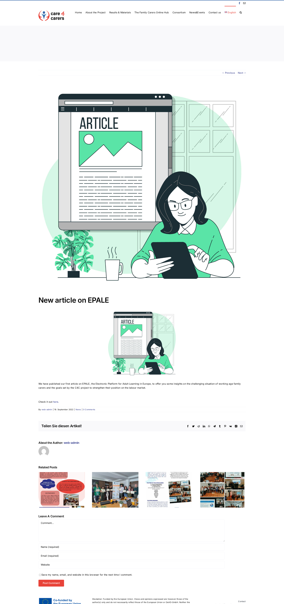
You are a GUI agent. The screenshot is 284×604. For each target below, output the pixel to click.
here (55, 401)
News (78, 409)
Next (240, 72)
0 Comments (89, 409)
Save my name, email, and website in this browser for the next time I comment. (86, 574)
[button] (241, 12)
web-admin (47, 409)
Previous (230, 72)
